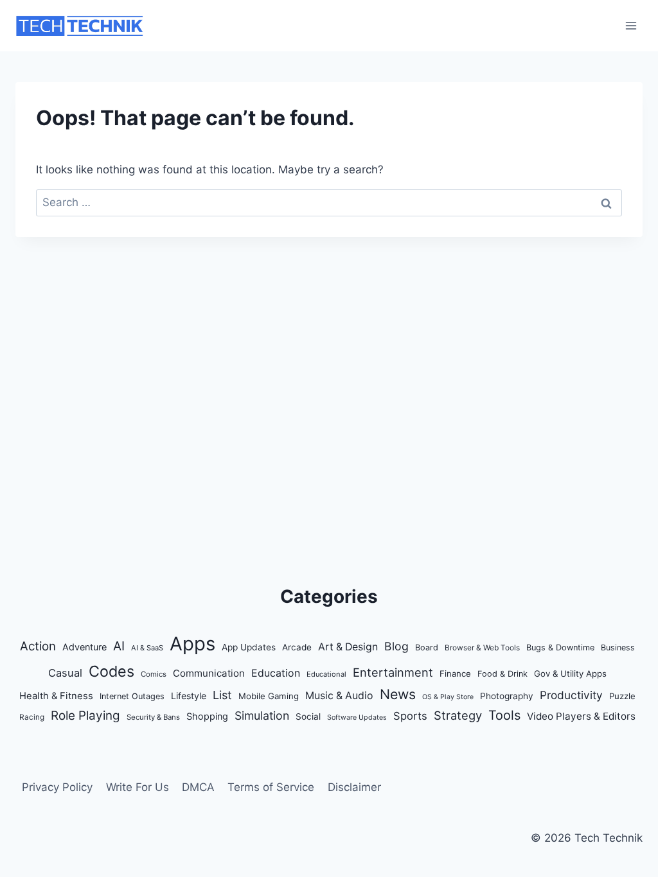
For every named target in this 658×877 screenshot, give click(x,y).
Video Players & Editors (581, 716)
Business (618, 647)
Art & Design (348, 647)
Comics (153, 674)
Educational (326, 674)
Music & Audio (339, 696)
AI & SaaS (147, 647)
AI (119, 646)
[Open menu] (631, 25)
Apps (192, 643)
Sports (410, 715)
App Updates (249, 647)
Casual (65, 672)
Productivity (571, 695)
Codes (111, 671)
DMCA (198, 787)
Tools (504, 715)
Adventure (84, 646)
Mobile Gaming (268, 696)
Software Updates (357, 717)
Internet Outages (132, 696)
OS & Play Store (448, 697)
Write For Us (137, 787)
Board (426, 647)
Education (275, 673)
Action (38, 646)
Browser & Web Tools (482, 647)
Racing (31, 717)
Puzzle (622, 696)
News (398, 694)
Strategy (458, 715)
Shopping (207, 716)
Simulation (262, 715)
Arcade (297, 647)
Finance (455, 673)
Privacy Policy (57, 787)
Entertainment (393, 672)
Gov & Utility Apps (570, 673)
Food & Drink (502, 674)
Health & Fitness (56, 696)
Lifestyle (188, 695)
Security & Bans (153, 717)
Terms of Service (270, 787)
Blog (396, 646)
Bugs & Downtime (560, 647)
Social (308, 716)
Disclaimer (354, 787)
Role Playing (85, 715)
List (222, 695)
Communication (209, 673)
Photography (506, 696)
